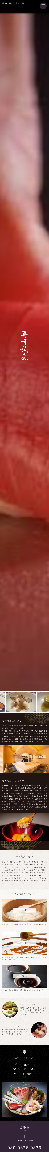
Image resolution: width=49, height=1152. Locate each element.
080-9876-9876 (24, 1147)
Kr (19, 3)
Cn (26, 3)
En (12, 3)
